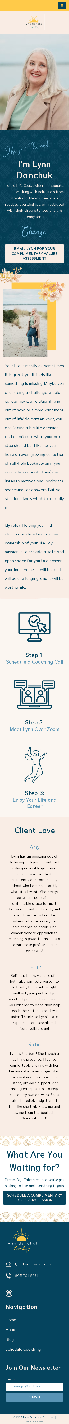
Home (11, 1319)
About (11, 1329)
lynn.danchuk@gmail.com (35, 1264)
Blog (10, 1339)
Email (9, 1379)
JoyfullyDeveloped (38, 1421)
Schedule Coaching (23, 1349)
